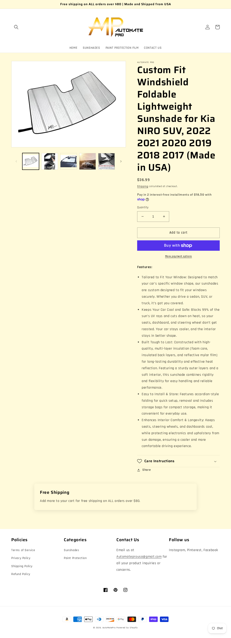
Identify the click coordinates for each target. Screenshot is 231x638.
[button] (16, 27)
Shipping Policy (21, 566)
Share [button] (146, 470)
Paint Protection (75, 558)
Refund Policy (20, 574)
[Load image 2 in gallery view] (49, 161)
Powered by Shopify (127, 627)
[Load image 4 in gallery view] (87, 161)
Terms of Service (23, 550)
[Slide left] (16, 161)
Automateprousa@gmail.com (139, 556)
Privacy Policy (20, 558)
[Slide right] (121, 161)
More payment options (178, 256)
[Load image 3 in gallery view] (68, 161)
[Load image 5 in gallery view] (106, 161)
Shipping (142, 186)
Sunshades (71, 550)
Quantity (142, 207)
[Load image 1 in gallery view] (30, 161)
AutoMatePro (109, 627)
